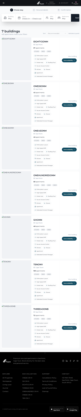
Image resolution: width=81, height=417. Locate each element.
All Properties (8, 378)
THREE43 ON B (27, 388)
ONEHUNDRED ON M (30, 391)
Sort (44, 33)
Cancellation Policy (49, 378)
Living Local (7, 385)
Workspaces (7, 381)
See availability (68, 60)
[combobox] (57, 33)
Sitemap (45, 391)
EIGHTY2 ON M (27, 385)
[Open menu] (4, 3)
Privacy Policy (47, 385)
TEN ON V (26, 398)
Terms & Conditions (49, 381)
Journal (5, 388)
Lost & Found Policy (49, 388)
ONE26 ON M (27, 378)
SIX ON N (25, 381)
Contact (5, 391)
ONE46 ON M (27, 395)
